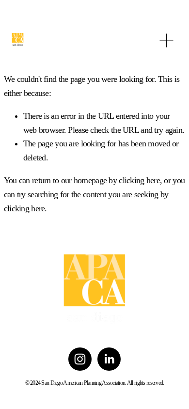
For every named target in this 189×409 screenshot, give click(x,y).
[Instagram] (80, 359)
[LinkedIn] (109, 359)
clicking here (139, 180)
